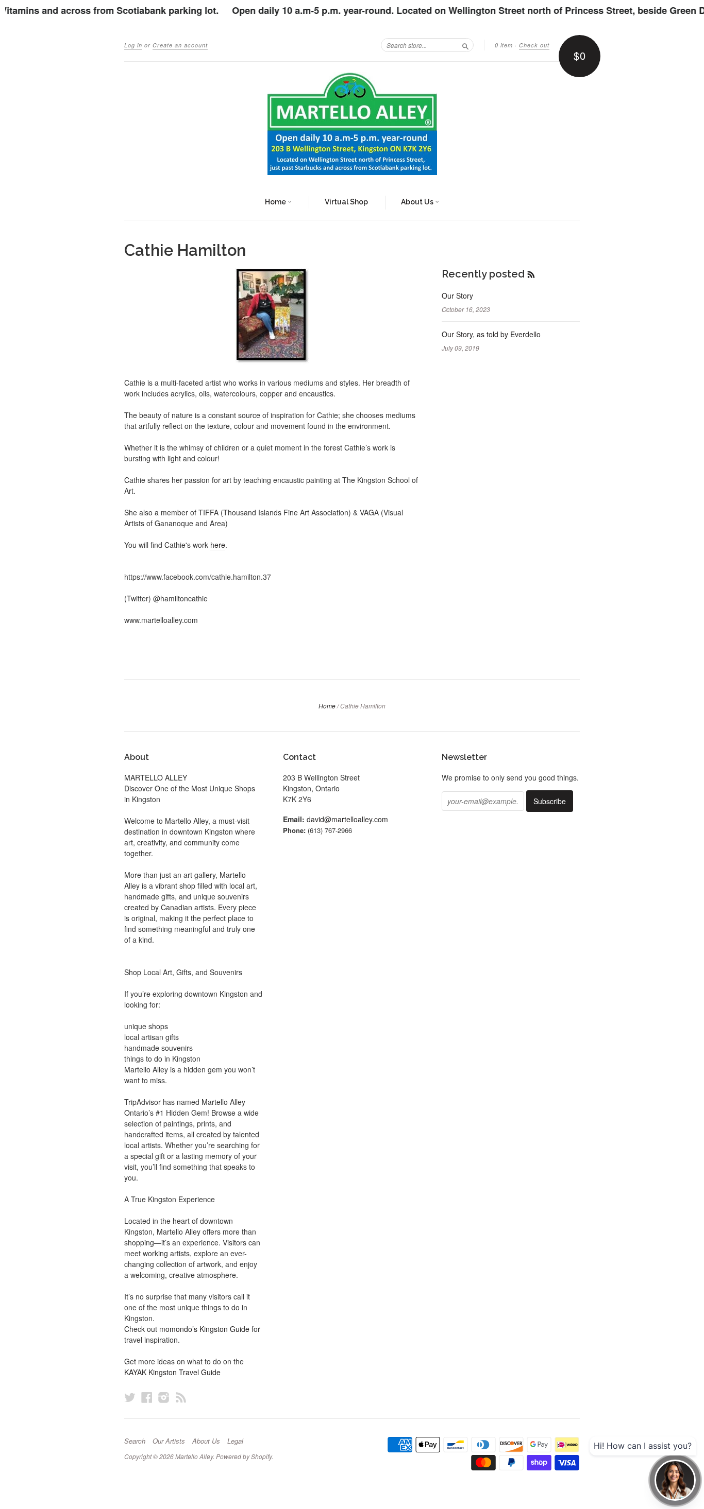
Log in (133, 45)
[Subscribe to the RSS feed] (531, 274)
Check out (534, 45)
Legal (235, 1441)
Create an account (180, 45)
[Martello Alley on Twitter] (130, 1397)
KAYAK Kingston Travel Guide (172, 1372)
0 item (504, 45)
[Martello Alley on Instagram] (164, 1397)
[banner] (352, 123)
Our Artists (169, 1441)
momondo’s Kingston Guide (204, 1329)
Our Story (457, 295)
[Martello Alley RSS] (181, 1397)
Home (276, 202)
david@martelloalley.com (347, 819)
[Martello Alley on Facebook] (147, 1397)
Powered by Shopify (244, 1456)
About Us (418, 202)
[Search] (465, 45)
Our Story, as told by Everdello (491, 334)
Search (134, 1441)
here (217, 545)
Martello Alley (194, 1456)
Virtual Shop (346, 202)
